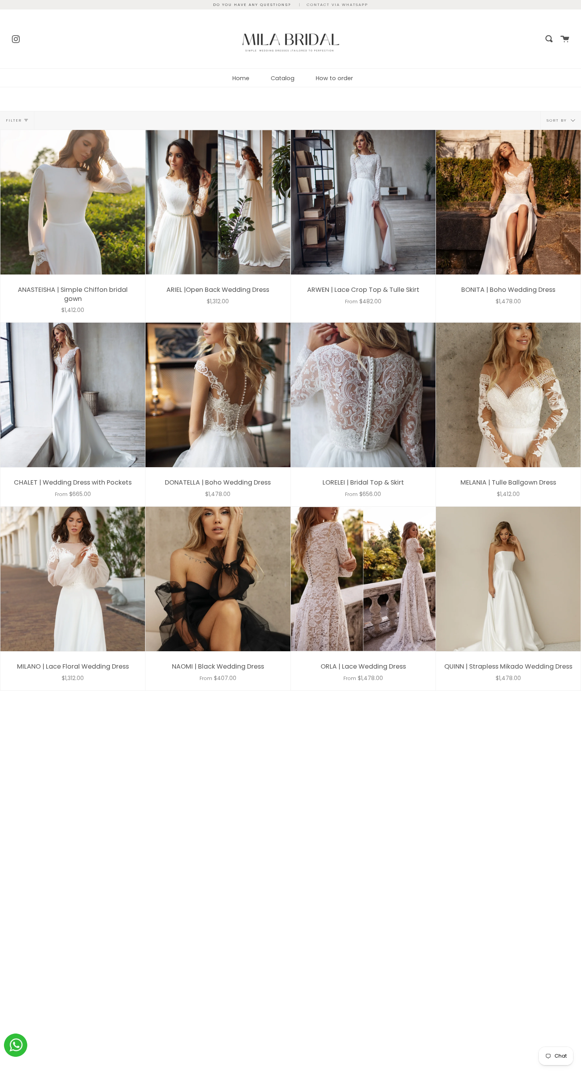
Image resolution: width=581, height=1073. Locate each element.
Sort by (558, 119)
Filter (14, 120)
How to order (334, 78)
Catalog (282, 78)
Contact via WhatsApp (337, 4)
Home (240, 78)
